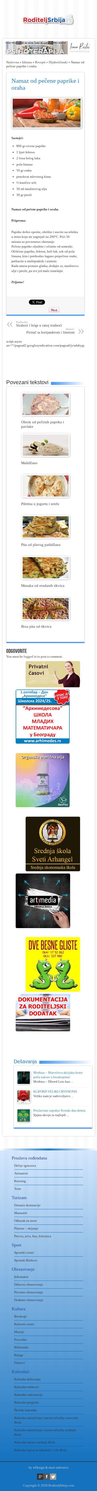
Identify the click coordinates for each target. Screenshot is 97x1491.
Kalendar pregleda (26, 1402)
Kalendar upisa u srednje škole (34, 1442)
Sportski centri (24, 1252)
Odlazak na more (25, 1221)
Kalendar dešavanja (27, 1379)
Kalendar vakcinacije (28, 1395)
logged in (30, 656)
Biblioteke (21, 1347)
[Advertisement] (51, 360)
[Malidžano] (46, 455)
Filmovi (19, 1363)
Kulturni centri (24, 1324)
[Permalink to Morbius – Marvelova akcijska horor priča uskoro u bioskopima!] (23, 1083)
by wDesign (37, 1467)
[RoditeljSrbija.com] (48, 22)
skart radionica (58, 1467)
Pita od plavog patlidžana (40, 544)
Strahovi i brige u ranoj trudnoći (39, 324)
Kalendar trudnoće (26, 1387)
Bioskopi (20, 1316)
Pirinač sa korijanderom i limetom (50, 331)
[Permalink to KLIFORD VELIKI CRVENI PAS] (23, 1102)
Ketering (20, 1181)
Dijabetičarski (58, 62)
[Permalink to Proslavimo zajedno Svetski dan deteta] (23, 1121)
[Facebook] (47, 1477)
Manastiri (20, 1213)
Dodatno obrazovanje (28, 1300)
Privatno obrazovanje (28, 1292)
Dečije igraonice (25, 1165)
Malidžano (29, 463)
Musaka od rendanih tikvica (42, 585)
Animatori (21, 1173)
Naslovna (12, 62)
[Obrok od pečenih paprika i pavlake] (46, 415)
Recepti (40, 62)
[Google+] (40, 1477)
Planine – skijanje (26, 1228)
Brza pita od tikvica (36, 626)
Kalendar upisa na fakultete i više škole (40, 1450)
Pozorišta (20, 1339)
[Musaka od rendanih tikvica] (46, 578)
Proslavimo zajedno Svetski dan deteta (59, 1110)
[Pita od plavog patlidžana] (46, 537)
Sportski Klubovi (25, 1260)
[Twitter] (53, 1477)
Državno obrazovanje (28, 1284)
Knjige (18, 1355)
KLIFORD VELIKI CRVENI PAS (55, 1091)
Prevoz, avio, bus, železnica (32, 1236)
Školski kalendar (25, 1410)
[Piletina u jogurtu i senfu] (46, 496)
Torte (17, 1189)
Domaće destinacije (27, 1205)
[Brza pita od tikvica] (46, 619)
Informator (21, 1277)
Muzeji (19, 1332)
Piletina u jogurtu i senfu (40, 504)
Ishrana (27, 62)
